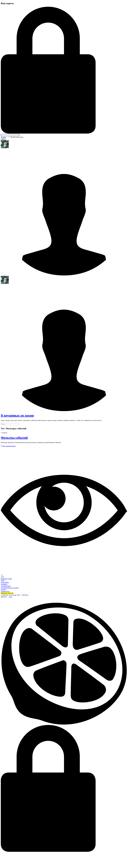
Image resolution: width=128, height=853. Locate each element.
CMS (2, 580)
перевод (3, 589)
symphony (4, 584)
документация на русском (9, 588)
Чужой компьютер (16, 137)
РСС (26, 595)
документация (5, 586)
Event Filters (5, 582)
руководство (5, 591)
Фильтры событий (14, 437)
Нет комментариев (9, 446)
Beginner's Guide (6, 579)
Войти (3, 139)
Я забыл (3, 137)
